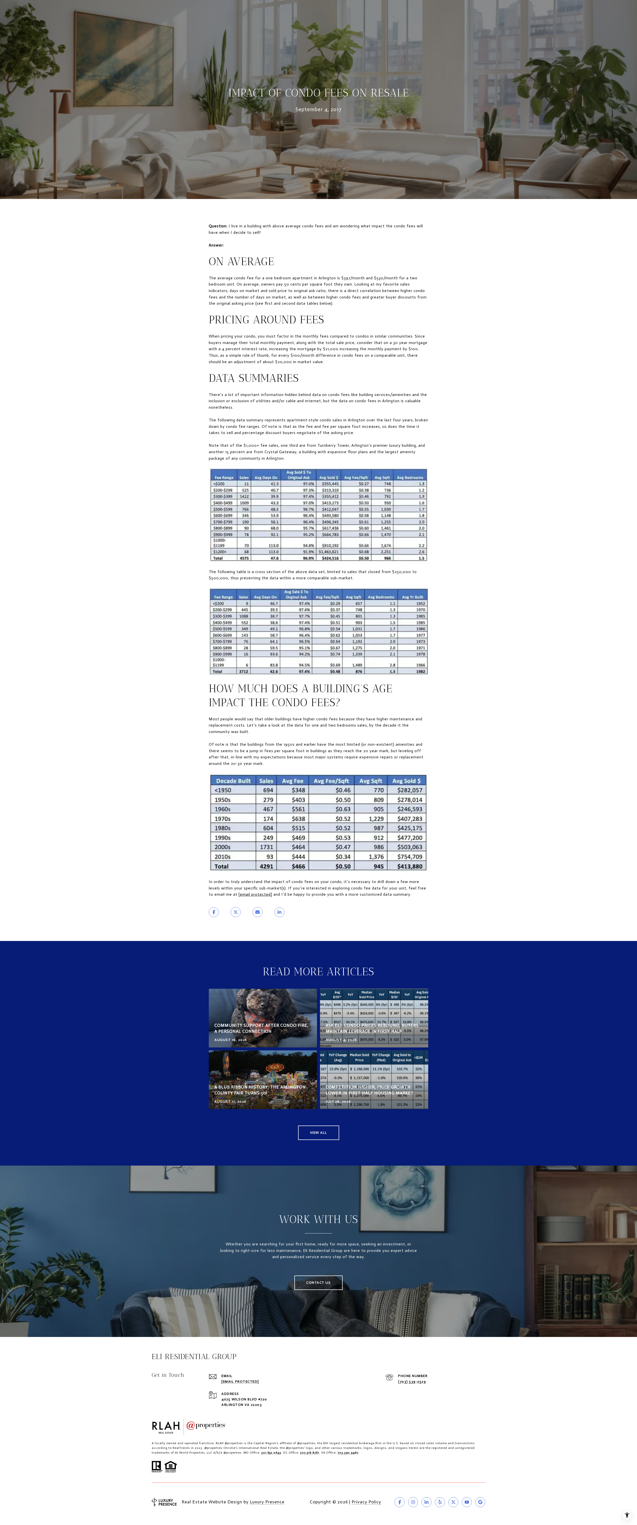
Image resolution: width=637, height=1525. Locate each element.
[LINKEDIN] (426, 1502)
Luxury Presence (267, 1502)
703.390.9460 (348, 1452)
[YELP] (440, 1502)
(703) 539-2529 (412, 1381)
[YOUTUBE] (467, 1502)
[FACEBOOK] (400, 1502)
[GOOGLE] (480, 1502)
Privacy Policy (366, 1502)
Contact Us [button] (318, 1282)
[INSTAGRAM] (413, 1502)
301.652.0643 (271, 1452)
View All (318, 1133)
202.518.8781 (309, 1452)
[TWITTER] (453, 1502)
